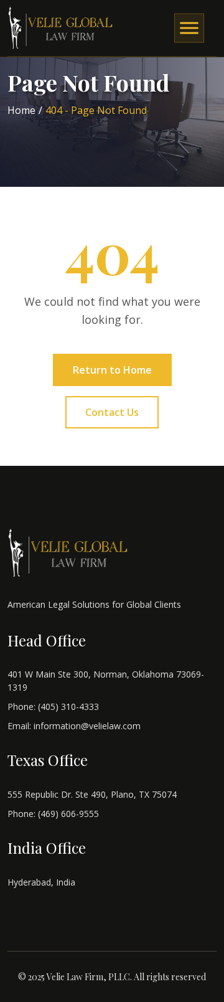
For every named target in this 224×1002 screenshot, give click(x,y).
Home (21, 110)
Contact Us (112, 412)
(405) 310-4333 (68, 706)
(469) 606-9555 (68, 814)
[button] (189, 28)
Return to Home (112, 370)
